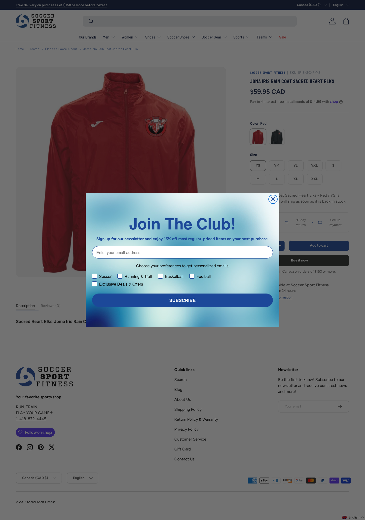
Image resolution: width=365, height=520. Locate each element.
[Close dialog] (273, 199)
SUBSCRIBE (182, 300)
